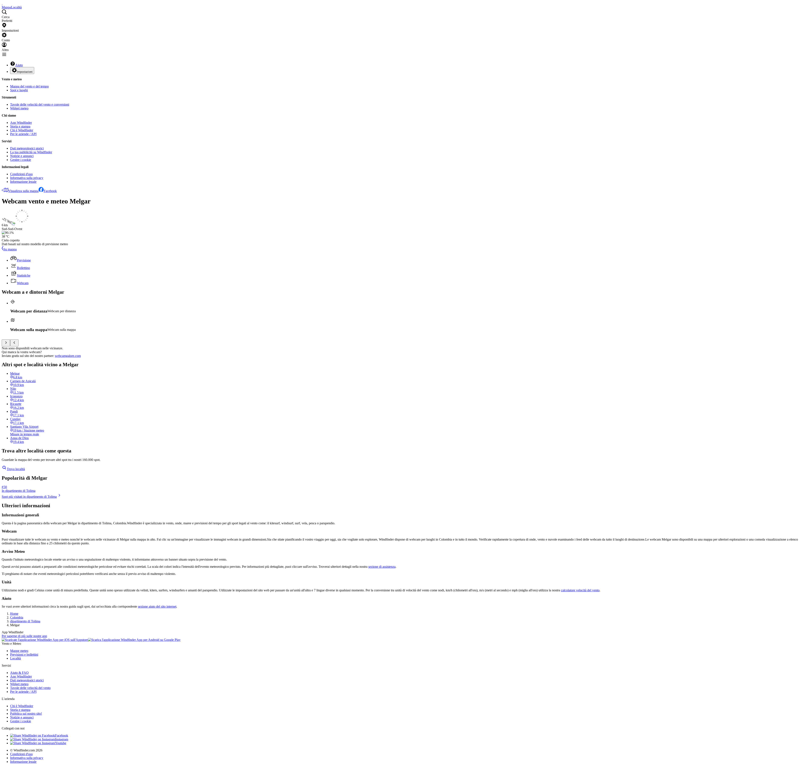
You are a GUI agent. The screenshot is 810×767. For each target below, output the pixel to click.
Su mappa (10, 249)
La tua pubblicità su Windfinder (31, 152)
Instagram (61, 739)
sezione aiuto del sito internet (157, 606)
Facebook (50, 191)
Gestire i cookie (20, 159)
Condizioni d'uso (21, 174)
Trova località (16, 469)
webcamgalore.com (68, 356)
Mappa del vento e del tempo (29, 86)
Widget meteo (19, 108)
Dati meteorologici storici (27, 148)
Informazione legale (23, 181)
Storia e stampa (20, 126)
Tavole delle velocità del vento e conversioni (39, 104)
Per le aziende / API (23, 134)
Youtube (60, 743)
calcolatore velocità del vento (580, 590)
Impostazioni (24, 71)
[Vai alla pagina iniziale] (2, 3)
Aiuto (19, 65)
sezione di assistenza (382, 566)
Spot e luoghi (19, 90)
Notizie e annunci (22, 156)
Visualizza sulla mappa (23, 191)
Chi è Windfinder (21, 130)
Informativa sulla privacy (26, 178)
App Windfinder (21, 122)
